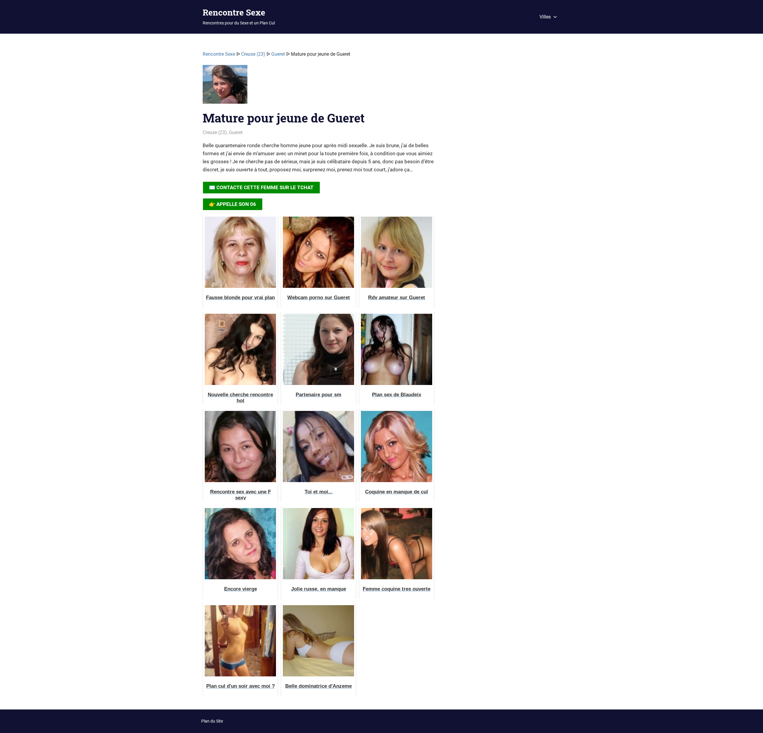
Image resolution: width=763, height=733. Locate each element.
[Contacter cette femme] (225, 86)
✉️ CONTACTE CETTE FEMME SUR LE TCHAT (261, 187)
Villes (545, 17)
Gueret (278, 54)
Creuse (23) (253, 54)
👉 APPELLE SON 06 (232, 204)
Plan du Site (212, 721)
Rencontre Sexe (234, 12)
